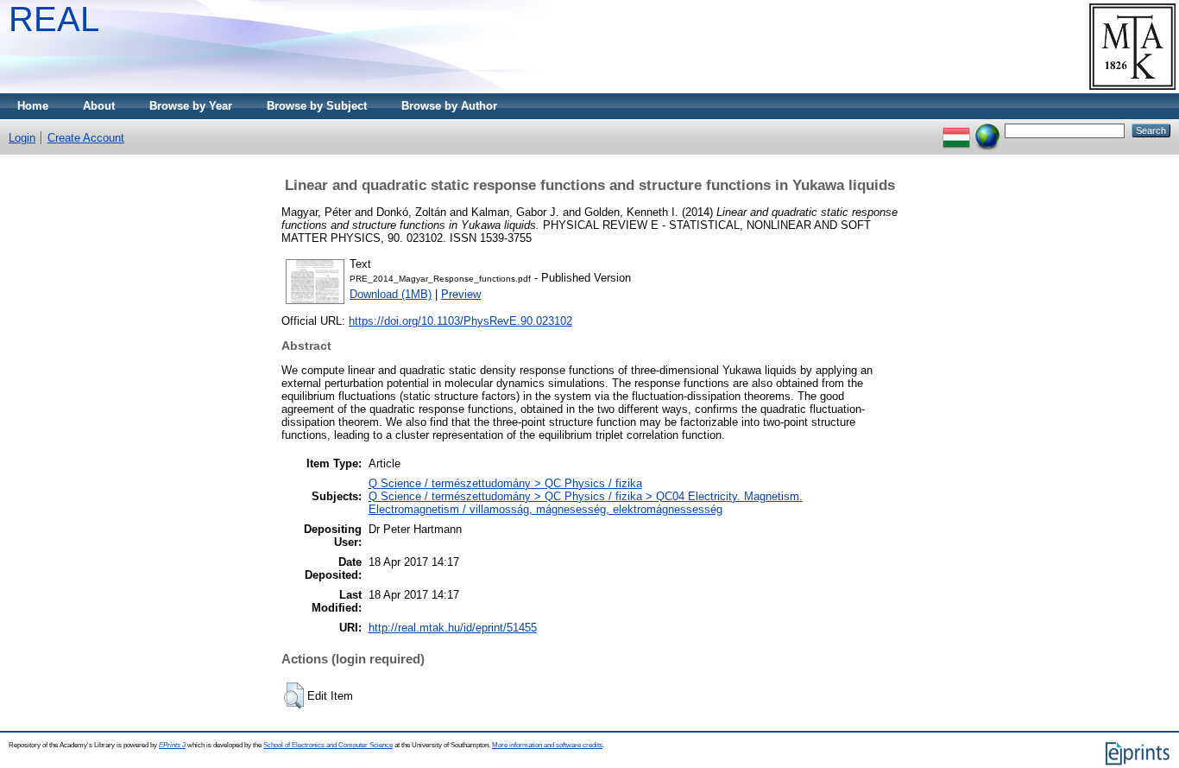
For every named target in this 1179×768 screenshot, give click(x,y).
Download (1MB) (391, 294)
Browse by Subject (317, 105)
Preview (461, 294)
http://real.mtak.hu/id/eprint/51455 (453, 627)
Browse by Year (190, 105)
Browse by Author (449, 105)
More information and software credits (547, 745)
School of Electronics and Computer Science (328, 745)
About (99, 105)
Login (22, 137)
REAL (54, 19)
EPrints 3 (172, 745)
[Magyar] (956, 130)
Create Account (85, 137)
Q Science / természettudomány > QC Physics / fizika (505, 483)
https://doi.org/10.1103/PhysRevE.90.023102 (460, 320)
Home (32, 105)
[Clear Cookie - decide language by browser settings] (987, 130)
